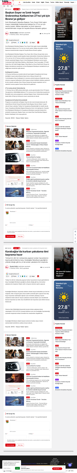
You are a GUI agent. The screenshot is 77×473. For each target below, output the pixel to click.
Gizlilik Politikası (6, 468)
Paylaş (72, 470)
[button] (19, 9)
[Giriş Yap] (7, 6)
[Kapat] (64, 467)
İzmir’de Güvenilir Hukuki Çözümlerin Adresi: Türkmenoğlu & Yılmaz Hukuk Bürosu (37, 144)
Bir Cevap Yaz (10, 205)
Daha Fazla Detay (64, 78)
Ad (6, 225)
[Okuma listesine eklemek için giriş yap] (38, 42)
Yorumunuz (13, 211)
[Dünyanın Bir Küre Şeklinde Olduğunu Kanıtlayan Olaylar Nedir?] (63, 127)
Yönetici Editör (14, 32)
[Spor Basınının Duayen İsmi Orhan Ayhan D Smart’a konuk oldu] (63, 109)
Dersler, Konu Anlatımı (42, 463)
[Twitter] (68, 463)
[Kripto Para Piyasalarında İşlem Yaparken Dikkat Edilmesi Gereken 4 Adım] (63, 92)
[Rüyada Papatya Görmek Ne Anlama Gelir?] (63, 23)
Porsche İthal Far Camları (33, 157)
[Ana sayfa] (19, 2)
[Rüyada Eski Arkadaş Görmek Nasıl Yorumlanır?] (63, 119)
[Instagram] (71, 463)
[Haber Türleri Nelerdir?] (63, 135)
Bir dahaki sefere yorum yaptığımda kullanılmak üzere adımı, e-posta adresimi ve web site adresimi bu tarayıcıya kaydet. (28, 232)
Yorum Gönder (10, 236)
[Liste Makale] (8, 2)
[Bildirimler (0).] (75, 241)
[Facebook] (64, 463)
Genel (28, 129)
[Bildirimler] (11, 6)
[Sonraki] (71, 23)
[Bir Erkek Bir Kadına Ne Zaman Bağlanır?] (63, 262)
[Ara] (4, 6)
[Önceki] (56, 23)
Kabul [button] (17, 468)
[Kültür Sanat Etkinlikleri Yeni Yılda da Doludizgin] (63, 101)
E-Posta (31, 225)
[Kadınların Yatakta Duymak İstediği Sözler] (63, 143)
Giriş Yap (20, 236)
